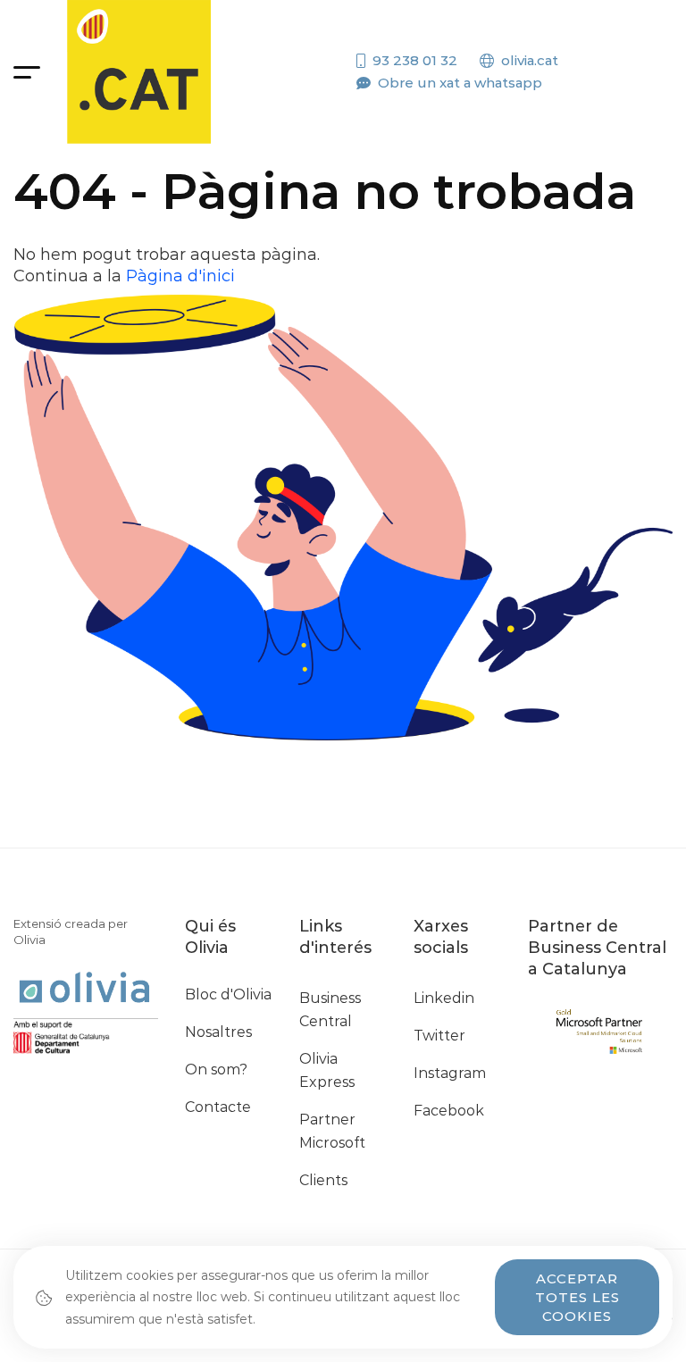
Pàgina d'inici (180, 276)
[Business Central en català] (139, 72)
